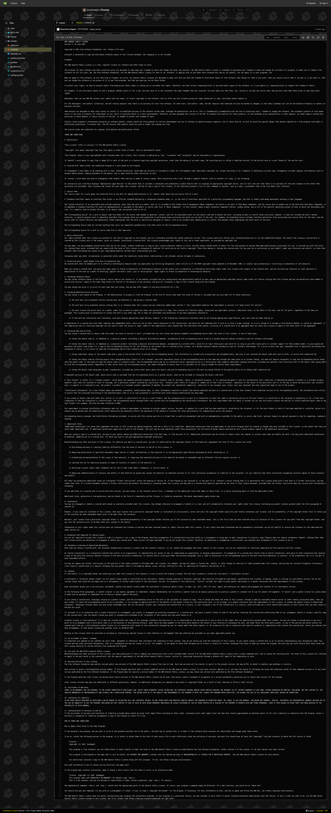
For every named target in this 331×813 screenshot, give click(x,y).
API (326, 811)
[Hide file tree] (6, 23)
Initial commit (95, 29)
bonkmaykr (93, 10)
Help (23, 3)
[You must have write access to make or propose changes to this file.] (323, 37)
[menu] (310, 811)
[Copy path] (93, 23)
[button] (72, 23)
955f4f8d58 (83, 29)
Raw (267, 37)
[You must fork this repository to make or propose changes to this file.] (318, 37)
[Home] (5, 3)
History (295, 37)
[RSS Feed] (203, 10)
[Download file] (303, 37)
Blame (286, 37)
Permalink (276, 37)
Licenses (319, 811)
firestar (105, 10)
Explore (14, 3)
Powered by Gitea (10, 811)
